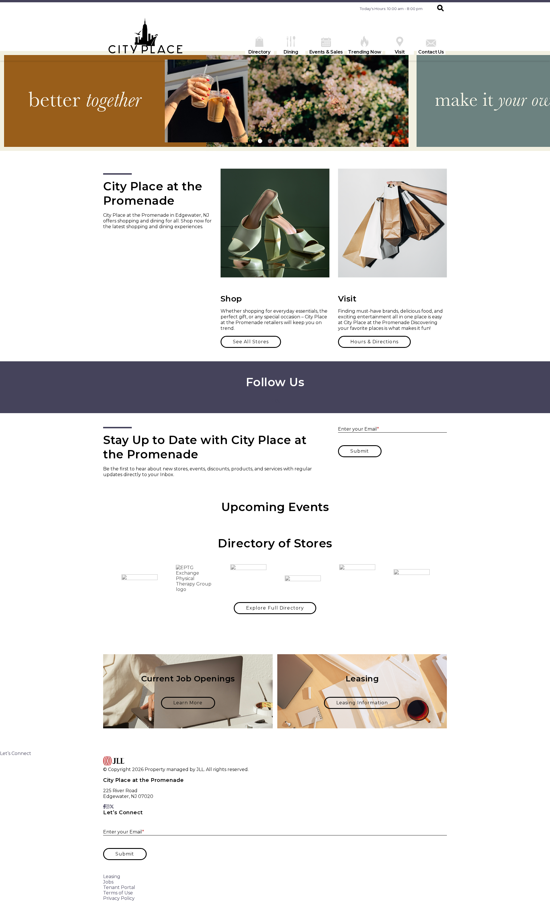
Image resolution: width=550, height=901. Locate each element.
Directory (259, 52)
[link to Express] (303, 578)
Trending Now (364, 52)
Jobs (108, 882)
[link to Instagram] (274, 401)
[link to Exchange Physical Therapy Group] (194, 578)
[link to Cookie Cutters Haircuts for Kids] (248, 578)
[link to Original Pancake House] (357, 578)
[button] (440, 8)
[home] (146, 38)
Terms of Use (118, 893)
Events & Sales (326, 52)
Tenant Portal (119, 887)
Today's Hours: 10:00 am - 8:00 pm (391, 8)
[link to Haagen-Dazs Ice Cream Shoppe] (412, 578)
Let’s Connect (15, 753)
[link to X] (278, 401)
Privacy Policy (119, 898)
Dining (291, 52)
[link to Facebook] (271, 401)
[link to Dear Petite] (139, 578)
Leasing (111, 876)
